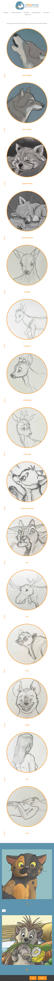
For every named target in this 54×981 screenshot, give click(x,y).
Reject (42, 978)
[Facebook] (27, 904)
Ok (33, 978)
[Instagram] (27, 970)
